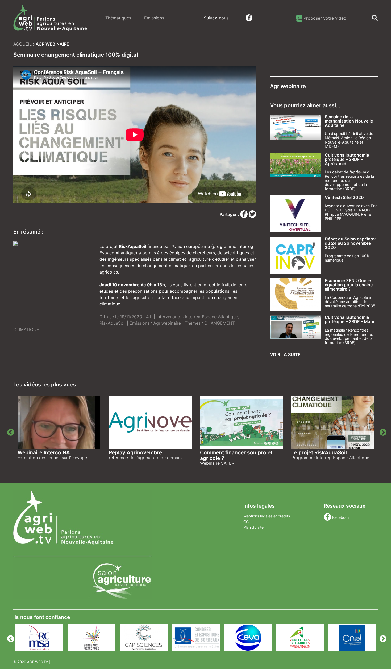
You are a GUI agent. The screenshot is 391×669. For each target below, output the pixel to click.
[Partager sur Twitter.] (252, 214)
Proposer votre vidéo (324, 18)
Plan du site (253, 527)
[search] (375, 17)
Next (381, 431)
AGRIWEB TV (37, 662)
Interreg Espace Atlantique (211, 316)
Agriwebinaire (167, 323)
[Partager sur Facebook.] (244, 214)
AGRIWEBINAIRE (52, 44)
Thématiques (118, 18)
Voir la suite (285, 354)
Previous (9, 431)
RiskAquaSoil (112, 323)
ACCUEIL (22, 44)
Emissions (154, 18)
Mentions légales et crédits (266, 516)
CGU (247, 521)
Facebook (341, 517)
